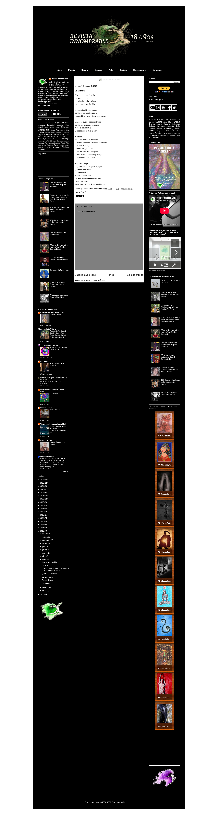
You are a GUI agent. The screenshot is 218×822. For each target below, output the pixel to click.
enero (44, 590)
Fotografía (166, 124)
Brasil (40, 127)
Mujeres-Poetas (47, 577)
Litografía (159, 128)
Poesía (71, 70)
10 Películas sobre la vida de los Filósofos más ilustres (59, 210)
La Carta (45, 565)
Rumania (50, 145)
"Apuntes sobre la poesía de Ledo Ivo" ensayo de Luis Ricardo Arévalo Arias (59, 198)
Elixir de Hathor (55, 315)
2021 (42, 496)
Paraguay (41, 143)
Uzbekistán (65, 147)
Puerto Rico (65, 143)
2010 (42, 531)
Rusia (56, 145)
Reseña (164, 133)
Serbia (62, 145)
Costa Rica (54, 130)
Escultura (152, 124)
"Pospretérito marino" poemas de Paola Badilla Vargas (170, 295)
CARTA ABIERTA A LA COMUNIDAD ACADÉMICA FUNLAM (55, 569)
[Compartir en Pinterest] (131, 189)
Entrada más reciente (86, 275)
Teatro (175, 133)
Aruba (67, 123)
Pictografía (177, 128)
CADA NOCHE (55, 410)
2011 (42, 528)
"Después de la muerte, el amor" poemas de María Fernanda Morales (170, 320)
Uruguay (56, 147)
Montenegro (65, 139)
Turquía (48, 147)
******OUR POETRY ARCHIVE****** (53, 345)
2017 (42, 508)
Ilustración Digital (173, 126)
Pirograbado (160, 131)
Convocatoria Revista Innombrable (58, 234)
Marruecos (56, 139)
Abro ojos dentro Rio (49, 562)
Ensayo (98, 70)
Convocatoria (139, 70)
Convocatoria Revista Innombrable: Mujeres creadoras (58, 185)
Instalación (152, 128)
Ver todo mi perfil (44, 105)
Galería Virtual (175, 124)
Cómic (165, 122)
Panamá (66, 141)
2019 (42, 502)
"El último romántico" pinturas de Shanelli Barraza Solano (168, 357)
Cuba (67, 130)
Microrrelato (168, 128)
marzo (44, 559)
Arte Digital (165, 119)
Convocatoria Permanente (59, 270)
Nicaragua (60, 141)
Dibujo (170, 122)
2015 (42, 515)
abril (44, 556)
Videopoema (164, 135)
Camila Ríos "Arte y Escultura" (52, 313)
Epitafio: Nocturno (48, 580)
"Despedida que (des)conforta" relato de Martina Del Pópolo (169, 307)
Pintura (152, 131)
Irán (63, 137)
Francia (62, 134)
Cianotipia (173, 119)
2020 (42, 499)
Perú (46, 143)
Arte (111, 70)
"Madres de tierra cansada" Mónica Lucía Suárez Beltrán (169, 370)
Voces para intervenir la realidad (53, 424)
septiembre (46, 540)
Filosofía (159, 124)
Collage (151, 122)
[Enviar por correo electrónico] (122, 189)
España (41, 134)
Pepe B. (84, 192)
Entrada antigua (135, 275)
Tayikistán (40, 147)
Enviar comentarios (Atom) (95, 280)
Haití (68, 134)
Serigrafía (170, 133)
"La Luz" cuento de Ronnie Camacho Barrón (59, 259)
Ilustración (161, 126)
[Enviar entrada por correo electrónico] (117, 189)
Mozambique (41, 141)
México (49, 141)
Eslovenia (66, 132)
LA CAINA (44, 361)
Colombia (43, 129)
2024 (42, 486)
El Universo (54, 394)
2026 (42, 480)
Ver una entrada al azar (111, 79)
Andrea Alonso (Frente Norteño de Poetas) (169, 394)
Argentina (59, 123)
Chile (63, 127)
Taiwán (67, 145)
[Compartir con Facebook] (129, 189)
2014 (42, 518)
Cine (178, 119)
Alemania (40, 123)
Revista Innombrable (60, 79)
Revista (123, 70)
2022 (42, 493)
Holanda (40, 137)
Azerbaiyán (42, 125)
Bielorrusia (60, 125)
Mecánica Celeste (47, 457)
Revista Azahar (46, 408)
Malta (50, 139)
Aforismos (152, 119)
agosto (45, 543)
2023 (42, 489)
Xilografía (172, 135)
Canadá (57, 127)
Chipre (67, 127)
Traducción (155, 135)
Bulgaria (46, 127)
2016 (42, 512)
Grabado (152, 126)
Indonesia (59, 137)
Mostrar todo (65, 471)
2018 (42, 505)
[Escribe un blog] (124, 189)
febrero (45, 587)
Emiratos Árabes (50, 132)
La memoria (46, 583)
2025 (42, 483)
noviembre (46, 534)
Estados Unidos (52, 135)
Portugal (57, 143)
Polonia (51, 143)
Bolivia (67, 125)
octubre (45, 537)
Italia (39, 139)
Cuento (84, 70)
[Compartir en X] (126, 189)
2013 (42, 521)
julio (44, 546)
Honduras (47, 137)
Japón (45, 139)
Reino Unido (42, 145)
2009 (42, 594)
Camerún (51, 127)
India (53, 137)
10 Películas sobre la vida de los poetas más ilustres (59, 222)
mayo (44, 553)
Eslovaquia (59, 132)
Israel (67, 137)
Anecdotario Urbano (48, 329)
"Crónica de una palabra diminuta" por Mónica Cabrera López (58, 247)
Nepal (54, 141)
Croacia (62, 130)
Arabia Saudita (49, 123)
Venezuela (41, 149)
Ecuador (41, 132)
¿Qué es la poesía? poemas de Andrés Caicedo (57, 285)
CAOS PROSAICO (47, 440)
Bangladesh (51, 125)
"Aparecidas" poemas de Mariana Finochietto (59, 296)
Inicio (59, 70)
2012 (42, 525)
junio (44, 550)
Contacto (157, 70)
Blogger (130, 802)
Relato (158, 133)
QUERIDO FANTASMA (50, 574)
